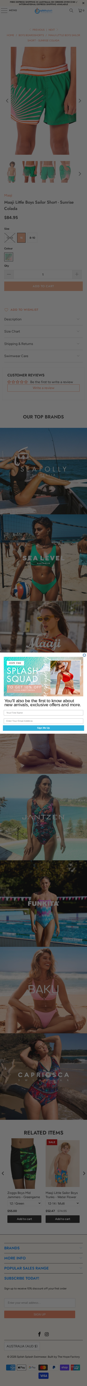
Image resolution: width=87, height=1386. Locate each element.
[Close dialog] (84, 655)
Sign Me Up (43, 728)
